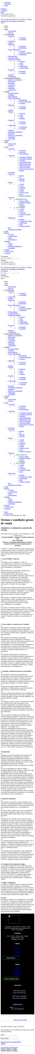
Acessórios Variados (25, 53)
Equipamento (23, 66)
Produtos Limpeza (24, 226)
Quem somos (12, 144)
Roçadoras (22, 71)
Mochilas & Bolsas (25, 202)
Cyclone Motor (12, 236)
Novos (10, 243)
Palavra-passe (5, 1038)
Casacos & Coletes (25, 214)
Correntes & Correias (25, 221)
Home (17, 946)
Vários (21, 64)
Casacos (21, 189)
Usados (10, 244)
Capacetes (22, 113)
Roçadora (11, 69)
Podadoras (11, 86)
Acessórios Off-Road (25, 157)
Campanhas (11, 248)
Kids (9, 228)
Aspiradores (23, 39)
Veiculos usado (17, 951)
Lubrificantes (23, 223)
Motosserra (11, 44)
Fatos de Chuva (24, 192)
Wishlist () (4, 9)
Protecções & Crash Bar (26, 169)
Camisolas (22, 187)
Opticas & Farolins (25, 165)
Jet (20, 177)
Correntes (22, 51)
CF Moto (11, 234)
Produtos (17, 970)
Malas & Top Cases (25, 164)
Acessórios (22, 38)
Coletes (21, 191)
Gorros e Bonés (24, 68)
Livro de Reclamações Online (16, 1021)
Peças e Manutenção (14, 49)
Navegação (11, 172)
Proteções (22, 206)
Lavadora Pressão (13, 58)
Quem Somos (12, 31)
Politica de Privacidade (20, 1020)
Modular (21, 179)
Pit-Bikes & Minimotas (15, 246)
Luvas (21, 63)
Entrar (3, 1044)
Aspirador (11, 36)
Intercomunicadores (25, 162)
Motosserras (23, 48)
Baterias (21, 219)
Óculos (21, 204)
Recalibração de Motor (15, 229)
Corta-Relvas (23, 127)
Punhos (21, 170)
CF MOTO (11, 149)
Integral (21, 175)
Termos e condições (7, 1020)
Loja (17, 949)
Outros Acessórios (24, 167)
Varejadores (11, 137)
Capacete (22, 61)
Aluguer (17, 953)
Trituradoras (11, 138)
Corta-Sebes (11, 41)
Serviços (10, 32)
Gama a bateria (17, 972)
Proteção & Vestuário (14, 59)
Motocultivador (12, 56)
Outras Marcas (12, 239)
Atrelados (11, 95)
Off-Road (11, 197)
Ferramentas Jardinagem (15, 132)
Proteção (10, 112)
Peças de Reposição (25, 101)
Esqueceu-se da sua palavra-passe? (11, 1042)
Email (2, 1034)
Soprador (11, 75)
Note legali (7, 4)
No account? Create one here (9, 1047)
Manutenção (23, 54)
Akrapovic (22, 152)
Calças (21, 186)
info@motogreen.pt (19, 1007)
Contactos (17, 954)
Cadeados (22, 160)
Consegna (7, 2)
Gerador (10, 43)
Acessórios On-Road (25, 159)
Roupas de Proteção (25, 196)
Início (6, 5)
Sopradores (11, 88)
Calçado (21, 184)
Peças (21, 224)
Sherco (10, 238)
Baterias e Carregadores (15, 80)
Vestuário (22, 118)
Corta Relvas (12, 76)
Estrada (10, 182)
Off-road (22, 181)
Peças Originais (24, 154)
